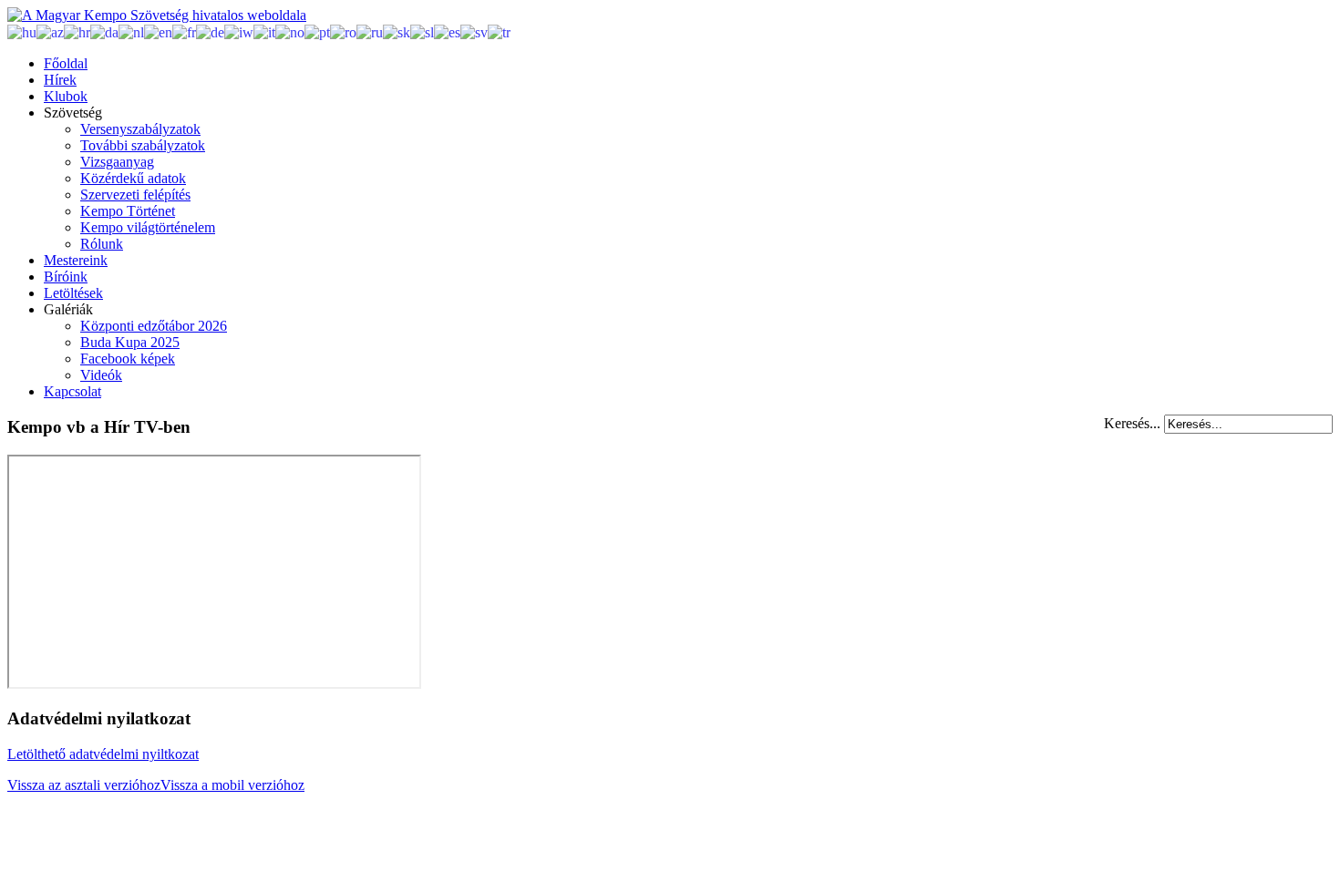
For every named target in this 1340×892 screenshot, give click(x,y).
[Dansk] (104, 31)
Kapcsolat (72, 391)
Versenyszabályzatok (140, 129)
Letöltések (73, 293)
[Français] (184, 31)
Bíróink (66, 276)
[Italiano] (264, 31)
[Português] (317, 31)
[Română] (343, 31)
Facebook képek (127, 358)
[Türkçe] (499, 31)
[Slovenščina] (422, 31)
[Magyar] (21, 31)
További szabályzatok (142, 145)
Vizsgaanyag (117, 161)
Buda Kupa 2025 (130, 342)
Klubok (66, 96)
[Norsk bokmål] (289, 31)
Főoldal (66, 63)
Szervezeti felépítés (135, 194)
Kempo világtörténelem (147, 227)
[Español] (447, 31)
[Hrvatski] (77, 31)
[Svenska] (474, 31)
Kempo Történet (127, 211)
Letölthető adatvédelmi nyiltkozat (103, 754)
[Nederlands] (131, 31)
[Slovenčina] (396, 31)
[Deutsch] (210, 31)
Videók (101, 375)
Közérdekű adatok (133, 178)
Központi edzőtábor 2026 (153, 325)
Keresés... (1132, 423)
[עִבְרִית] (238, 31)
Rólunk (101, 243)
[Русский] (369, 31)
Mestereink (76, 260)
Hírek (60, 79)
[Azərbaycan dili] (50, 31)
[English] (158, 31)
